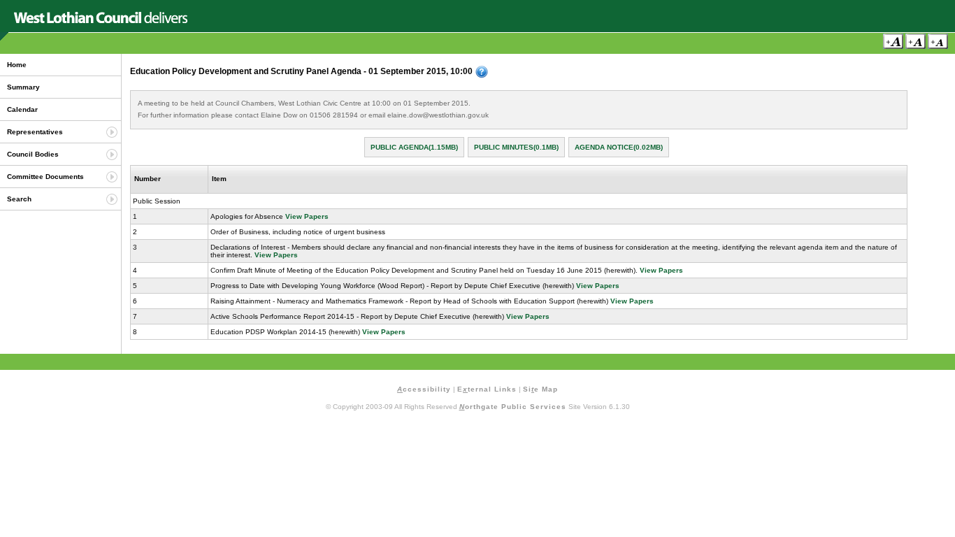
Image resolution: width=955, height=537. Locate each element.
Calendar (22, 109)
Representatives (35, 132)
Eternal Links (487, 389)
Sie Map (540, 389)
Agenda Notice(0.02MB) (619, 147)
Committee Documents (45, 176)
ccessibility (424, 389)
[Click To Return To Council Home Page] (100, 20)
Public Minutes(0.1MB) (516, 147)
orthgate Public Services (512, 406)
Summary (23, 87)
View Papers (307, 216)
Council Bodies (33, 154)
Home (17, 65)
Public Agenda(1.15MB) (414, 147)
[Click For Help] (482, 72)
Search (19, 199)
